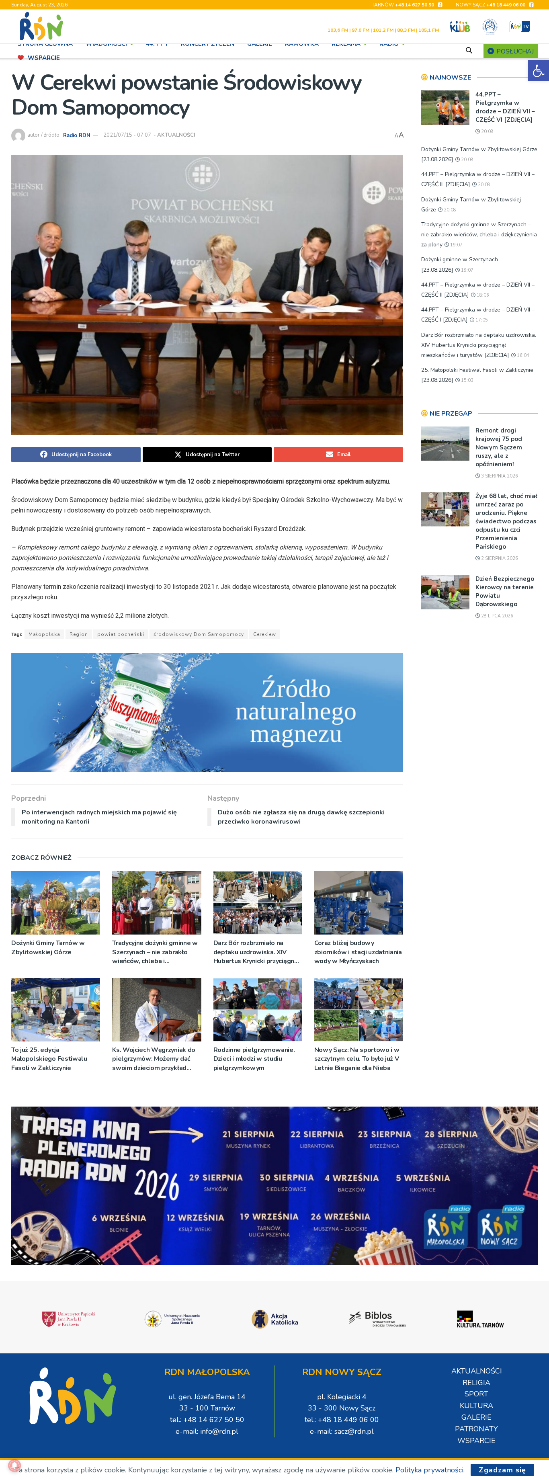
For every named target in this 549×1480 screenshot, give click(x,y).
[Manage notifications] (14, 1465)
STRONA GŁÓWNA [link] (45, 44)
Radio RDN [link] (76, 135)
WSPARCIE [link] (44, 58)
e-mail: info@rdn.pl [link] (207, 1431)
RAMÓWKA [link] (302, 44)
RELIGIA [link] (476, 1383)
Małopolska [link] (44, 634)
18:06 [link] (482, 295)
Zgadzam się (502, 1470)
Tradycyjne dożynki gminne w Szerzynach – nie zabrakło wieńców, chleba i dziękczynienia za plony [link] (154, 952)
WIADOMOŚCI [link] (106, 44)
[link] (538, 70)
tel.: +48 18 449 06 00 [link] (342, 1420)
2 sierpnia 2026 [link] (499, 559)
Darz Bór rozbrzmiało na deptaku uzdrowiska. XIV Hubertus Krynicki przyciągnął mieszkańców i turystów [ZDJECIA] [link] (256, 952)
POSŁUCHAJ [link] (514, 51)
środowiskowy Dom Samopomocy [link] (199, 634)
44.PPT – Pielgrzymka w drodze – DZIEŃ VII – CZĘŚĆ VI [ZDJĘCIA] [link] (505, 107)
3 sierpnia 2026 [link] (499, 476)
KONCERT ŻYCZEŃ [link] (207, 44)
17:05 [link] (481, 320)
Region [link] (79, 634)
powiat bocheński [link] (120, 634)
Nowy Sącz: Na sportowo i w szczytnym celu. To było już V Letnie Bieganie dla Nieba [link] (356, 1058)
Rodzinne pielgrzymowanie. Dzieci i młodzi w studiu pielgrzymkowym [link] (254, 1058)
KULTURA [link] (476, 1405)
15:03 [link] (466, 380)
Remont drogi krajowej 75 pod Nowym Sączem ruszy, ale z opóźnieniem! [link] (498, 447)
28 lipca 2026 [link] (496, 616)
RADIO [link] (389, 44)
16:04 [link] (522, 356)
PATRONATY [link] (476, 1429)
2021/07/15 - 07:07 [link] (127, 135)
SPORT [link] (476, 1394)
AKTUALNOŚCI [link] (176, 135)
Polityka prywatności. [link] (430, 1470)
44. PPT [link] (157, 44)
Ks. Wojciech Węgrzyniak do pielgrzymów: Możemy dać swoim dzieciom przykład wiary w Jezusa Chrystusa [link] (153, 1058)
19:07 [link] (456, 245)
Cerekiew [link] (264, 634)
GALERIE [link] (259, 44)
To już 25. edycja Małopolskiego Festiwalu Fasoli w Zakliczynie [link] (49, 1058)
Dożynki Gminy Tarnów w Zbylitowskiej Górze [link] (48, 947)
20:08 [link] (487, 132)
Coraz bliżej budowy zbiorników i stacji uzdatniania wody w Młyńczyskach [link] (358, 952)
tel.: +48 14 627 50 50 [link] (207, 1420)
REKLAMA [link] (346, 44)
